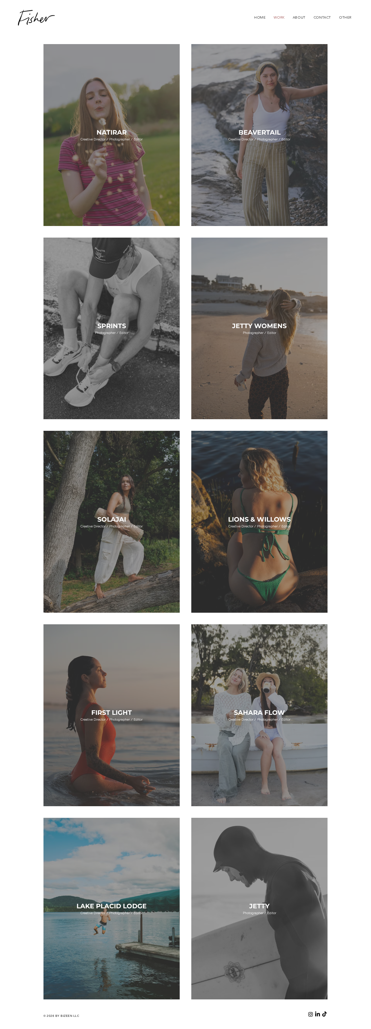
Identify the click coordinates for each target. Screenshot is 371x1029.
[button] (345, 17)
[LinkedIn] (317, 1014)
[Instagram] (311, 1014)
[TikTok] (324, 1014)
